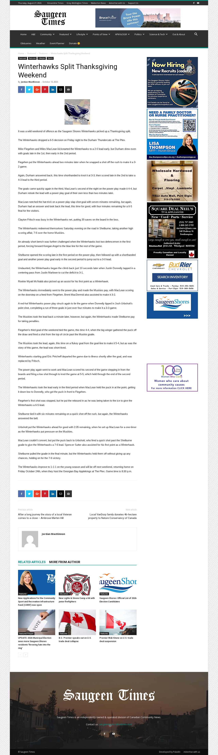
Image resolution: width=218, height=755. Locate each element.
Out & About (179, 34)
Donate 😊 (74, 43)
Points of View (100, 34)
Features (43, 53)
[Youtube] (198, 3)
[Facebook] (194, 3)
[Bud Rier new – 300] (172, 290)
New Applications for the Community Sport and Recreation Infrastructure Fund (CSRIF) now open (36, 601)
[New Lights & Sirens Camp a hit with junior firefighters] (77, 582)
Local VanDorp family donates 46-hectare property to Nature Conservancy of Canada (112, 516)
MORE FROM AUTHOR (64, 562)
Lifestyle (80, 34)
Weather (40, 43)
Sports (50, 58)
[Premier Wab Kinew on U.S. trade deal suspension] (118, 622)
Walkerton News (98, 3)
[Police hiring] (172, 107)
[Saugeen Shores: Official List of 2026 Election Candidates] (118, 582)
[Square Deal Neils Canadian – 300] (172, 258)
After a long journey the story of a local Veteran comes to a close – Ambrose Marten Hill (45, 516)
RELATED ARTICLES (32, 562)
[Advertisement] (172, 341)
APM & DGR (121, 34)
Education (64, 594)
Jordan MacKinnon (30, 82)
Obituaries (25, 43)
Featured (64, 34)
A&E (33, 34)
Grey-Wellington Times (77, 3)
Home (23, 34)
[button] (196, 34)
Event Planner (57, 43)
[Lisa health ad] (172, 158)
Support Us (133, 3)
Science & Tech (157, 34)
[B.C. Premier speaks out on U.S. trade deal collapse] (77, 622)
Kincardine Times (55, 3)
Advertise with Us (117, 3)
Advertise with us (192, 751)
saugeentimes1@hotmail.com (115, 724)
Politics (138, 34)
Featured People (26, 633)
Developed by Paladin (169, 751)
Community (46, 34)
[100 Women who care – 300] (172, 390)
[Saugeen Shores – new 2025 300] (172, 317)
